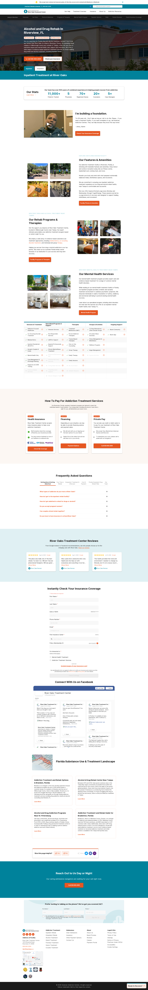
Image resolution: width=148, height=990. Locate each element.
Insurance (93, 11)
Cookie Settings (112, 947)
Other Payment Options (73, 938)
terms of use (72, 671)
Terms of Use (111, 935)
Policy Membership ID (56, 643)
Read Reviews (30, 37)
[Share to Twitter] (86, 853)
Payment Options (73, 445)
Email (51, 627)
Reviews (89, 938)
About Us (102, 11)
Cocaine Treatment (52, 948)
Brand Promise (91, 935)
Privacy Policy (111, 933)
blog (33, 934)
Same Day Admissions (43, 37)
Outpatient (40, 68)
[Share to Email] (94, 853)
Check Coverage (74, 675)
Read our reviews (83, 548)
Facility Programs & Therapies (40, 259)
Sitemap (110, 938)
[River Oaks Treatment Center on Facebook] (39, 692)
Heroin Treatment (51, 945)
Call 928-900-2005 (107, 445)
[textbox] (74, 615)
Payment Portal (92, 942)
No (67, 853)
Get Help (67, 11)
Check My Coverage (40, 449)
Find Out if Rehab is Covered (32, 6)
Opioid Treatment (51, 940)
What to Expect (56, 37)
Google (48, 555)
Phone (87, 909)
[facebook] (24, 934)
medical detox (54, 241)
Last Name (53, 604)
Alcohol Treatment (52, 938)
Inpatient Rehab (51, 933)
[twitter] (27, 934)
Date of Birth (54, 612)
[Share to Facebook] (90, 853)
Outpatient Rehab (51, 935)
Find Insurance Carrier (56, 635)
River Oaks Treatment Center (58, 693)
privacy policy (81, 671)
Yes (58, 853)
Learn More (30, 95)
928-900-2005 (47, 6)
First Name (53, 596)
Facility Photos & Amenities (89, 203)
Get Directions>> (28, 949)
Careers (89, 940)
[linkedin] (30, 934)
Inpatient (29, 68)
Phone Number (54, 619)
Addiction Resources (114, 11)
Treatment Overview (79, 11)
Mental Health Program (88, 312)
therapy (59, 243)
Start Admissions (71, 933)
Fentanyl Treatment (52, 943)
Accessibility (111, 945)
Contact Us (70, 940)
